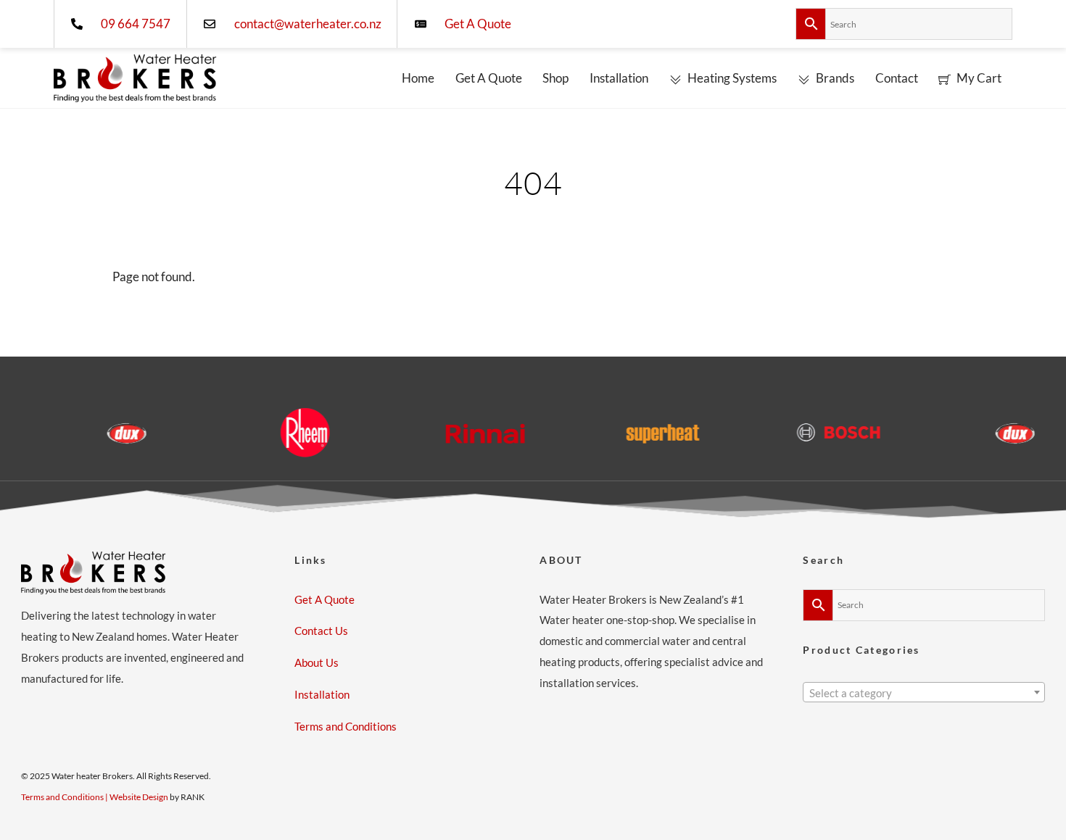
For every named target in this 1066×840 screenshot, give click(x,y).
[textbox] (923, 693)
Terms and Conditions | (65, 796)
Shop (555, 78)
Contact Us (321, 630)
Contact (896, 78)
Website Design (139, 796)
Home (418, 78)
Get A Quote (488, 78)
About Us (316, 662)
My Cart (977, 78)
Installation (619, 78)
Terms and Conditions (345, 726)
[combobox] (923, 692)
